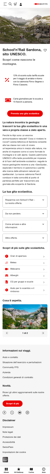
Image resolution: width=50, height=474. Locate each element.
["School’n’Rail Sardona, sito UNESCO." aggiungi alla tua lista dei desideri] (45, 50)
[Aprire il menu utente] (21, 4)
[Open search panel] (10, 4)
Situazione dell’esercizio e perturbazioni (22, 362)
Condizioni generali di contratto (18, 377)
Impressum (7, 451)
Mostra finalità (25, 460)
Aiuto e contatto (10, 357)
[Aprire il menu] (5, 4)
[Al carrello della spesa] (15, 4)
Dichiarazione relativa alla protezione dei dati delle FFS (19, 447)
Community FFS (10, 367)
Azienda (6, 372)
